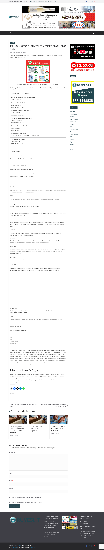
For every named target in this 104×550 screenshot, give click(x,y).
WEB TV (76, 33)
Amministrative (73, 114)
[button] (31, 33)
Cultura (72, 126)
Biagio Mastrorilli (74, 119)
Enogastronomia (74, 129)
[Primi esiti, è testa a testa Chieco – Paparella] (38, 416)
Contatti (68, 33)
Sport (71, 149)
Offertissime (60, 33)
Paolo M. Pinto (22, 52)
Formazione (73, 132)
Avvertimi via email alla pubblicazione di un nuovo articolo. (26, 502)
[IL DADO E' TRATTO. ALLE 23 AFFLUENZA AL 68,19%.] (59, 416)
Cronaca (72, 124)
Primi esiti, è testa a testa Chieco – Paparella (38, 429)
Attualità (12, 42)
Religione (72, 144)
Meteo (52, 33)
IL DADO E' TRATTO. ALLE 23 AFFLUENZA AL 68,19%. (58, 429)
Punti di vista (73, 139)
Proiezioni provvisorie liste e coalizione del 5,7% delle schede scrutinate (17, 430)
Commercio (73, 121)
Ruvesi (71, 147)
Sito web (11, 488)
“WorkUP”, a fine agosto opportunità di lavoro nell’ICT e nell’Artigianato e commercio (41, 2)
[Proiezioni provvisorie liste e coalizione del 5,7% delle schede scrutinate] (18, 416)
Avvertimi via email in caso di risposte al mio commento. (25, 498)
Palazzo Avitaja (74, 134)
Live (36, 33)
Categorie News (26, 33)
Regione (72, 142)
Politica (72, 137)
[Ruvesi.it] (10, 33)
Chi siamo (16, 33)
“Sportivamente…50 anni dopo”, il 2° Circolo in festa (23, 405)
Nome (11, 473)
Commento (12, 452)
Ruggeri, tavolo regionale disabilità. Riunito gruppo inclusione (53, 405)
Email (11, 480)
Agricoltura (72, 111)
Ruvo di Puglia (43, 33)
